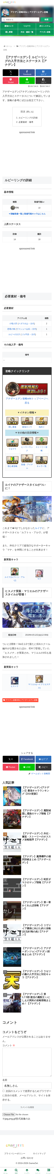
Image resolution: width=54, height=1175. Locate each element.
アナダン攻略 (45, 32)
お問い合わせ (27, 1158)
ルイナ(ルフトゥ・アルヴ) (15, 579)
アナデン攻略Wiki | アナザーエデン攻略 (29, 12)
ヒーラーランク (27, 449)
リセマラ (27, 26)
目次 (23, 111)
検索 (46, 19)
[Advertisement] (27, 153)
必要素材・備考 (26, 122)
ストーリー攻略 (41, 449)
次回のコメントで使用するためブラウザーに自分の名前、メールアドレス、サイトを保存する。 (26, 1095)
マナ (39, 579)
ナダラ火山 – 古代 (26, 323)
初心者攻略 (12, 466)
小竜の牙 (13, 323)
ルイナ (38, 528)
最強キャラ (9, 26)
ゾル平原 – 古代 (28, 334)
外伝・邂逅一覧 (27, 32)
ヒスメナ (15, 686)
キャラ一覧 (41, 466)
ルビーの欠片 (14, 334)
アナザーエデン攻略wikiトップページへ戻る (27, 400)
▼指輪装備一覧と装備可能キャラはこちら (27, 214)
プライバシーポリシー (14, 1153)
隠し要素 (9, 32)
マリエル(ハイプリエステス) (39, 686)
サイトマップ (39, 1153)
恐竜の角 (11, 329)
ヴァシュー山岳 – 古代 (26, 329)
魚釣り (42, 427)
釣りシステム (45, 26)
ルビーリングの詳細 (28, 117)
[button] (43, 80)
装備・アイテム (27, 466)
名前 (4, 1080)
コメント (8, 1045)
